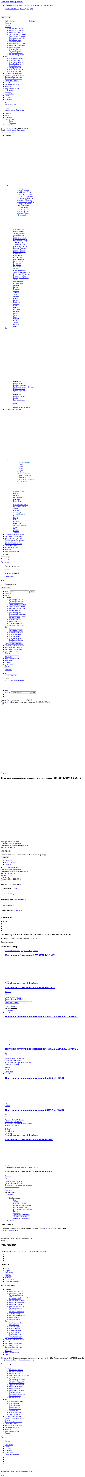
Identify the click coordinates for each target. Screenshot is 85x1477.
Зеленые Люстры (19, 250)
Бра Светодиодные (15, 58)
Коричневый (17, 497)
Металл (16, 529)
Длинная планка (23, 477)
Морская (16, 285)
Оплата (7, 95)
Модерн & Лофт (23, 191)
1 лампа (20, 464)
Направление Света (20, 276)
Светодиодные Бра (15, 1336)
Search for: (4, 555)
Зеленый (16, 508)
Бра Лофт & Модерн (16, 60)
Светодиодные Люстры (17, 34)
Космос (15, 287)
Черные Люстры (19, 233)
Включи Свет (7, 1358)
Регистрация (9, 576)
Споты (7, 82)
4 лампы (20, 470)
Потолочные (17, 263)
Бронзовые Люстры (20, 239)
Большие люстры (15, 1313)
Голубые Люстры (19, 252)
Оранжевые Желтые (20, 246)
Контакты (8, 99)
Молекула (16, 296)
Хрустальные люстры (16, 1306)
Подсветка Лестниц (12, 81)
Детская (16, 293)
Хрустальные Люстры (17, 36)
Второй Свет (17, 257)
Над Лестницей (18, 259)
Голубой (16, 510)
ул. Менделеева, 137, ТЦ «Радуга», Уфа (19, 9)
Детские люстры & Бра (25, 202)
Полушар (16, 521)
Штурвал (16, 309)
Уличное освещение (12, 88)
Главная (8, 23)
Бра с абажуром (14, 1326)
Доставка (8, 97)
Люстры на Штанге (16, 29)
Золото (15, 503)
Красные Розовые (19, 248)
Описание (8, 861)
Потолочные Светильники (14, 75)
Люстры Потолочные (16, 30)
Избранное (9, 1272)
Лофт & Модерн (15, 40)
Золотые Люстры (19, 244)
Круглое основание (24, 476)
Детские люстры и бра (17, 1315)
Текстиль (16, 532)
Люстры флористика (16, 1312)
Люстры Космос (15, 51)
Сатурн (15, 326)
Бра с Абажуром (15, 66)
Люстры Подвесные (16, 32)
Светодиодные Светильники (15, 540)
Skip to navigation (7, 2)
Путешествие (18, 283)
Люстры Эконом (23, 213)
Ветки (15, 307)
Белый (15, 493)
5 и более (20, 472)
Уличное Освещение (12, 551)
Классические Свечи (24, 194)
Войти (7, 569)
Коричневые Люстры (20, 241)
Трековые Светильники (13, 77)
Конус (15, 518)
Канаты (16, 324)
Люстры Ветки (14, 47)
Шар (14, 519)
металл (15, 888)
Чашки (15, 320)
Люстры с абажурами (16, 1302)
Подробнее (9, 1010)
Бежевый (16, 499)
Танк (15, 315)
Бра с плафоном (14, 1328)
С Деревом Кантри (15, 53)
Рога (14, 317)
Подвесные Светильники (14, 73)
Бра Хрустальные (15, 68)
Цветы (15, 306)
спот (21, 884)
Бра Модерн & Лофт (20, 383)
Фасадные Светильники (13, 79)
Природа (16, 289)
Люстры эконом (14, 1319)
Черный (16, 495)
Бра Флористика (15, 71)
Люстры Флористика (16, 55)
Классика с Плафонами (17, 43)
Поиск (33, 692)
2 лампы (20, 466)
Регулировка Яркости (21, 278)
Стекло (15, 527)
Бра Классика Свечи (16, 62)
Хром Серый (17, 501)
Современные (18, 281)
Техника (16, 291)
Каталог (8, 25)
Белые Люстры (18, 231)
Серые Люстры (18, 235)
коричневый (17, 910)
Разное (15, 1211)
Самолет (16, 313)
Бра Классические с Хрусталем (24, 387)
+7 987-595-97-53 (11, 105)
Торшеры (8, 86)
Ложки (15, 322)
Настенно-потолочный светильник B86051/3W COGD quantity (23, 855)
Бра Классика (14, 1325)
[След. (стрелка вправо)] (4, 1475)
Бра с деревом (14, 1332)
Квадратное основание (25, 479)
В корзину (5, 857)
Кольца (15, 300)
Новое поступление (12, 1281)
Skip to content (18, 2)
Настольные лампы (12, 84)
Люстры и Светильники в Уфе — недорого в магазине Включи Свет (29, 5)
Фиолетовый (17, 512)
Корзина (8, 92)
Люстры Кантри (23, 209)
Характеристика (10, 862)
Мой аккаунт (9, 90)
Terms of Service (24, 1360)
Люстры (8, 27)
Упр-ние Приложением (21, 272)
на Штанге (17, 267)
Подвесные (17, 265)
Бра (6, 56)
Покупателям (9, 119)
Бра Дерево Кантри (16, 69)
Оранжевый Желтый (20, 505)
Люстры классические (17, 1300)
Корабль (16, 311)
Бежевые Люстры (19, 237)
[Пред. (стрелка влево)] (1, 1475)
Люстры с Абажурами (17, 45)
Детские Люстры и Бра (17, 38)
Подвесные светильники (13, 409)
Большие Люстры (15, 49)
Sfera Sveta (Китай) (20, 899)
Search (7, 690)
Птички (16, 319)
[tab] (44, 861)
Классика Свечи (15, 42)
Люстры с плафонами (16, 1304)
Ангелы (16, 304)
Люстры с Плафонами (25, 196)
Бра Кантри (17, 398)
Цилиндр (16, 516)
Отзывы (8, 864)
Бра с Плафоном (15, 64)
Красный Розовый (19, 506)
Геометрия (17, 523)
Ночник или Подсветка (21, 274)
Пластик (16, 531)
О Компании (9, 94)
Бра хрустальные (15, 1330)
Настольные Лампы (12, 547)
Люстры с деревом (15, 1308)
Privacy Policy (11, 1360)
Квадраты (16, 302)
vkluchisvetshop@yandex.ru (14, 110)
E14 (14, 905)
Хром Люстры (18, 242)
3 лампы (20, 468)
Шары (15, 298)
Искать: (7, 692)
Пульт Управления (19, 270)
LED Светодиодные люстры (19, 1297)
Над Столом (17, 255)
